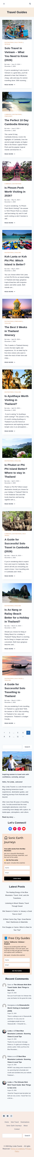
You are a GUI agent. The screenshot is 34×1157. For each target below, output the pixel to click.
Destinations (9, 42)
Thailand (18, 252)
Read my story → (8, 817)
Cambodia (8, 114)
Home (7, 1122)
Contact (17, 1129)
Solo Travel (19, 42)
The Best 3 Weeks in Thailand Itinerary (16, 331)
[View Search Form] (30, 3)
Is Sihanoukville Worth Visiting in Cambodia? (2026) (18, 1008)
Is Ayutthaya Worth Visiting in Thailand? (16, 400)
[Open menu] (4, 3)
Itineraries (8, 116)
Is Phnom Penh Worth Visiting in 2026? (15, 191)
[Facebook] (3, 1116)
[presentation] (17, 29)
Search (27, 747)
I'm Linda (10, 782)
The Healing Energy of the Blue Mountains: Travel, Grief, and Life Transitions (17, 895)
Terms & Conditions (18, 1149)
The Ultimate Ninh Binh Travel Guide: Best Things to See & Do (19, 987)
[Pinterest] (7, 1116)
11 (18, 737)
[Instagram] (11, 1116)
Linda (8, 64)
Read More (10, 84)
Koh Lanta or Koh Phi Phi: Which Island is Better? (16, 260)
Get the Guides (17, 971)
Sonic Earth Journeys (14, 1126)
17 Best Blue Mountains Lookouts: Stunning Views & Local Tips (19, 1033)
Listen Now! (17, 878)
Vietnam (7, 44)
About (26, 1126)
